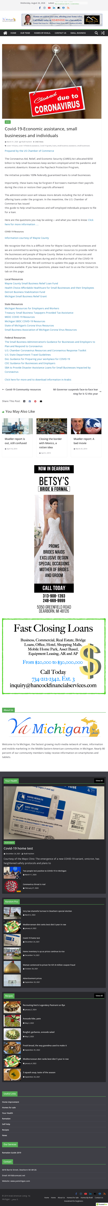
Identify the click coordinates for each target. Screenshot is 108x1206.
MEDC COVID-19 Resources (20, 316)
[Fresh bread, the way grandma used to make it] (12, 1048)
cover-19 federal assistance (29, 146)
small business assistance (66, 146)
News (8, 122)
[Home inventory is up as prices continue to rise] (12, 953)
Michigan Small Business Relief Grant (26, 296)
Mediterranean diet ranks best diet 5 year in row (44, 924)
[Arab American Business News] (5, 33)
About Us (61, 1198)
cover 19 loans (12, 146)
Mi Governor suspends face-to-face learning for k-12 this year (75, 391)
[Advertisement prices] (12, 980)
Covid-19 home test (18, 848)
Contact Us (60, 33)
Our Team (25, 33)
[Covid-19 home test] (54, 812)
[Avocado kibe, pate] (12, 1021)
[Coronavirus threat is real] (12, 886)
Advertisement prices (32, 978)
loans (54, 146)
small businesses (83, 146)
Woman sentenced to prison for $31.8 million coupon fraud (49, 965)
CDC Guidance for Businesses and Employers (30, 363)
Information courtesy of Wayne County (27, 237)
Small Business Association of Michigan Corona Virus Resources (41, 329)
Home (13, 33)
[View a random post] (103, 33)
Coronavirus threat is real (34, 884)
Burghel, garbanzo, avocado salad (38, 1032)
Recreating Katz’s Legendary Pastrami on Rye (67, 4)
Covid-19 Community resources (23, 389)
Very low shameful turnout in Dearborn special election (47, 911)
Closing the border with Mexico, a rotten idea (50, 443)
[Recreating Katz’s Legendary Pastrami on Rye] (12, 1007)
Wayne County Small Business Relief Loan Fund (32, 283)
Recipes (5, 1130)
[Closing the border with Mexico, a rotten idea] (51, 420)
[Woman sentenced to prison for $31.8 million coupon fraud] (12, 967)
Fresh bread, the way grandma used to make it (45, 1045)
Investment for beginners (73, 1201)
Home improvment (10, 1102)
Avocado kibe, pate (32, 1018)
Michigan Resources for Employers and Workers (32, 308)
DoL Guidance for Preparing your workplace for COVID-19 (37, 359)
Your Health (9, 843)
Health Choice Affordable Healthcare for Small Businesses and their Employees (49, 287)
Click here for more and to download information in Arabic (38, 379)
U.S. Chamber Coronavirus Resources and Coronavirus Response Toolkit (45, 350)
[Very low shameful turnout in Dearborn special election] (12, 913)
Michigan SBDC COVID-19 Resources (25, 321)
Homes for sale (9, 1107)
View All (99, 780)
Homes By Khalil (42, 33)
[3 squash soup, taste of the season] (12, 1075)
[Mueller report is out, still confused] (17, 420)
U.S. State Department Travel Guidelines (28, 354)
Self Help (6, 1124)
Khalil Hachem (26, 142)
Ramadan (6, 1118)
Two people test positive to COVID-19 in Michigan (44, 871)
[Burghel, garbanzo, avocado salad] (12, 1034)
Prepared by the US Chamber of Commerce (29, 150)
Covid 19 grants (46, 146)
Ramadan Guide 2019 (11, 1152)
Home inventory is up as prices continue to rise (44, 951)
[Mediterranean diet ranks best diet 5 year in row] (12, 927)
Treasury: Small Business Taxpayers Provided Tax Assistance (39, 312)
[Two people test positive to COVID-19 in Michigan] (12, 873)
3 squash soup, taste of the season (39, 1072)
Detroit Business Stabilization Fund (25, 292)
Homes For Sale (73, 1198)
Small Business (78, 33)
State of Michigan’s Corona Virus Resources (29, 325)
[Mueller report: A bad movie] (86, 420)
